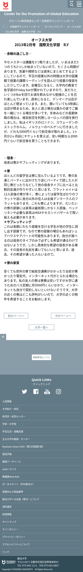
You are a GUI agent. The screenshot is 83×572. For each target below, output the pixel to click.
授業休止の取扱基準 (12, 491)
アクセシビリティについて (16, 544)
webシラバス (9, 469)
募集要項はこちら (41, 357)
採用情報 (7, 514)
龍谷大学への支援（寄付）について (20, 499)
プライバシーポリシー (13, 536)
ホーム (4, 26)
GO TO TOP (3, 337)
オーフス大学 (74, 26)
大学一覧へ (41, 327)
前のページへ (16, 316)
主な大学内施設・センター (16, 439)
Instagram (59, 391)
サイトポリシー (10, 529)
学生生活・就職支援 (12, 431)
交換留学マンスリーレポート (25, 26)
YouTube (47, 391)
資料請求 (7, 506)
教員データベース (11, 461)
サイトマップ (9, 521)
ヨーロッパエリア (53, 26)
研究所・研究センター (13, 416)
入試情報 (7, 401)
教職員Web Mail (10, 476)
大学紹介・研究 (10, 408)
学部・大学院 (9, 424)
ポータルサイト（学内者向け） (18, 484)
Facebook (36, 391)
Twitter (24, 391)
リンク (5, 551)
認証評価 (7, 454)
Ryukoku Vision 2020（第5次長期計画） (23, 446)
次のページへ (63, 316)
